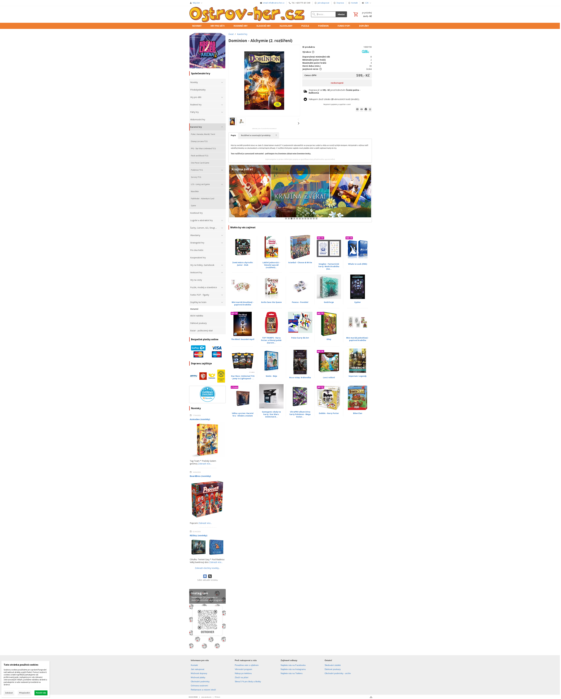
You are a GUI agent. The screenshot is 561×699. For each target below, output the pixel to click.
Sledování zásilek (333, 665)
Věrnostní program (243, 669)
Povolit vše (41, 693)
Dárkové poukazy (333, 669)
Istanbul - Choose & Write (300, 262)
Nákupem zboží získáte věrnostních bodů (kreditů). (334, 99)
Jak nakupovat (197, 669)
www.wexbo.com (206, 697)
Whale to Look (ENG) (357, 264)
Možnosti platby (198, 677)
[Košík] (362, 14)
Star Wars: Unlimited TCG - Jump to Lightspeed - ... (242, 377)
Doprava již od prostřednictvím (334, 91)
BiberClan (357, 413)
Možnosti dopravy (199, 673)
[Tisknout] (366, 109)
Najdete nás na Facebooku (293, 665)
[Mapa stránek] (371, 697)
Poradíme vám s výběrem (247, 665)
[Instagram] (207, 619)
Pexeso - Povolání (300, 302)
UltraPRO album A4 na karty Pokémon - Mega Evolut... (300, 414)
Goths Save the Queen (271, 302)
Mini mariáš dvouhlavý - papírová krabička (243, 303)
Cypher (357, 302)
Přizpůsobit (24, 693)
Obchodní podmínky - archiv (338, 673)
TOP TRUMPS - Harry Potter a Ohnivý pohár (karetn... (271, 340)
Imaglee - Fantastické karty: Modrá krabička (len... (328, 266)
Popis (233, 135)
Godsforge (329, 302)
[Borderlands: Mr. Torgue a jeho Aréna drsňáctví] (300, 193)
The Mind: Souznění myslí (242, 339)
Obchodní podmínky (200, 681)
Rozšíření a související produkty (256, 135)
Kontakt (194, 665)
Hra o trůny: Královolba (300, 377)
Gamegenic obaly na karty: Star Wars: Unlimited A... (271, 414)
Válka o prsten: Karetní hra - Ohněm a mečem (242, 414)
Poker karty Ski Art (300, 338)
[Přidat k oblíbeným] (370, 109)
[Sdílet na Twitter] (210, 576)
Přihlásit (217, 697)
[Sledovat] (361, 109)
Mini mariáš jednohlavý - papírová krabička (357, 339)
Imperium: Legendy (358, 376)
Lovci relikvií (329, 377)
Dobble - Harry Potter (329, 413)
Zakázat (9, 693)
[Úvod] (247, 14)
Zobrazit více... (205, 463)
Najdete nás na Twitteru (292, 673)
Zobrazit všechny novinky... (207, 568)
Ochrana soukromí (199, 685)
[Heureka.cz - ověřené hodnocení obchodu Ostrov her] (207, 401)
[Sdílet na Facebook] (205, 576)
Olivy (329, 339)
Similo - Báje (271, 376)
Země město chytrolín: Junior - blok (242, 263)
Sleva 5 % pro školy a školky (248, 681)
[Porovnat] (357, 109)
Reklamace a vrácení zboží (203, 689)
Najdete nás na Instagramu (293, 669)
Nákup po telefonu (243, 673)
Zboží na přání (241, 677)
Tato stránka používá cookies (21, 664)
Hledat (341, 14)
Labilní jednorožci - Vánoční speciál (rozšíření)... (271, 265)
